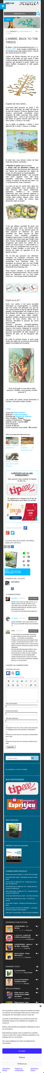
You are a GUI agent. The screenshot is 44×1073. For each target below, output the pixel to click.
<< (5, 546)
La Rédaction (29, 939)
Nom (11, 703)
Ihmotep (8, 898)
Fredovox (29, 930)
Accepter (22, 1051)
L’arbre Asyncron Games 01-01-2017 (13, 571)
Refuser (22, 1057)
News (10, 33)
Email (12, 711)
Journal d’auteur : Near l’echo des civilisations (25, 912)
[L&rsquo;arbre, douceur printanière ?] (12, 440)
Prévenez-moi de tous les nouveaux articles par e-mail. (22, 742)
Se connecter (10, 769)
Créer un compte (21, 769)
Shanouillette (24, 31)
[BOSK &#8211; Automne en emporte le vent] (27, 440)
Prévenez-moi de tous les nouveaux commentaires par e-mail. (22, 735)
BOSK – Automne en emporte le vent (27, 447)
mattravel (27, 998)
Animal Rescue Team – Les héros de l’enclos (25, 895)
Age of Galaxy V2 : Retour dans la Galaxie (25, 874)
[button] (40, 1006)
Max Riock (14, 598)
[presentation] (9, 681)
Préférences (22, 1064)
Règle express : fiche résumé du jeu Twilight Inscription (21, 994)
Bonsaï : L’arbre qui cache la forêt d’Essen (12, 463)
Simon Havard (19, 413)
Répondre (33, 598)
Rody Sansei (9, 891)
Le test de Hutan (19, 970)
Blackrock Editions (23, 416)
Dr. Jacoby (14, 618)
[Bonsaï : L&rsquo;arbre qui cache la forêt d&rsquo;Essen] (12, 456)
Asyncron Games (20, 414)
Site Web (12, 718)
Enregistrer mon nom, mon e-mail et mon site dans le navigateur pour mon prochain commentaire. (22, 728)
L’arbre (8, 409)
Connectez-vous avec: (13, 669)
